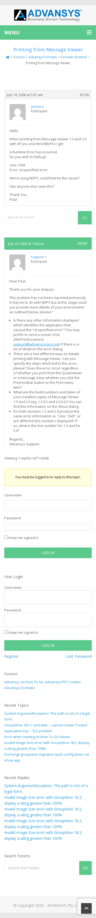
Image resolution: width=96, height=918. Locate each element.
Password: (12, 518)
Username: (13, 495)
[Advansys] (48, 15)
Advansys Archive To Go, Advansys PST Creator (42, 682)
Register (11, 656)
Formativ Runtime (74, 57)
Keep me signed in (23, 537)
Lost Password (79, 656)
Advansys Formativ (43, 57)
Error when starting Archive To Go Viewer (37, 736)
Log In (48, 552)
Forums (19, 57)
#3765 (84, 94)
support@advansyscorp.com (36, 344)
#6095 (82, 243)
